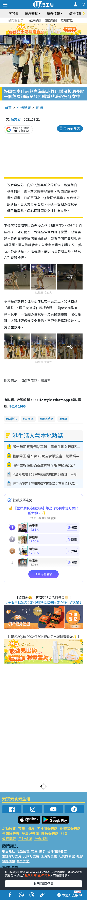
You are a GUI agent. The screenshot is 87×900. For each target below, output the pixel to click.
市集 (21, 828)
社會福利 (41, 838)
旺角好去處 (49, 833)
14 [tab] (42, 34)
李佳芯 (12, 419)
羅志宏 (16, 119)
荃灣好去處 (30, 833)
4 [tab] (47, 25)
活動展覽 (9, 828)
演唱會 (13, 13)
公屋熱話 (35, 20)
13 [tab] (38, 34)
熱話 (39, 107)
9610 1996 (17, 406)
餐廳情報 (9, 838)
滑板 (64, 419)
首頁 (8, 107)
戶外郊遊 (25, 838)
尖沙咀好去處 (47, 828)
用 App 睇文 (72, 128)
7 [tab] (34, 29)
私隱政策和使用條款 (37, 875)
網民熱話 (8, 851)
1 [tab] (34, 25)
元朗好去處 (10, 833)
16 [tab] (51, 34)
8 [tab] (38, 29)
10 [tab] (47, 29)
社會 (64, 833)
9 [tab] (42, 29)
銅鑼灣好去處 (70, 828)
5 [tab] (51, 25)
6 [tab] (55, 25)
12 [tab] (55, 29)
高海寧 (29, 419)
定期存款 (67, 20)
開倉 (31, 828)
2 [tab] (38, 25)
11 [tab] (51, 29)
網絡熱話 (47, 419)
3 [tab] (42, 25)
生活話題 (24, 107)
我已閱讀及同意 (43, 883)
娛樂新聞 (51, 20)
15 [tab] (47, 34)
